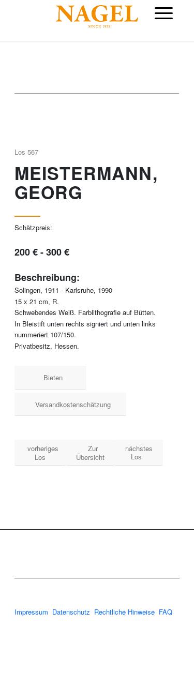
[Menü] (164, 13)
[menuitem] (164, 13)
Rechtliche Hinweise (125, 612)
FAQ (165, 612)
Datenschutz (71, 612)
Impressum (31, 612)
